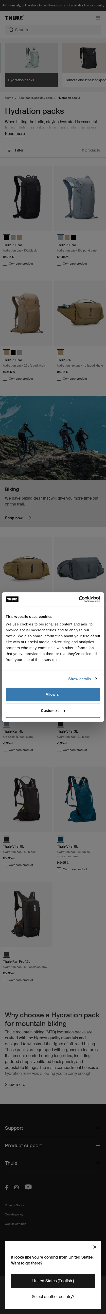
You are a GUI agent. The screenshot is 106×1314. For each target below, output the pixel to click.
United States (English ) (53, 1280)
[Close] (95, 1247)
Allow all (53, 694)
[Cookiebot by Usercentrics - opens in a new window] (78, 599)
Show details (79, 679)
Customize (50, 710)
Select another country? (53, 1296)
